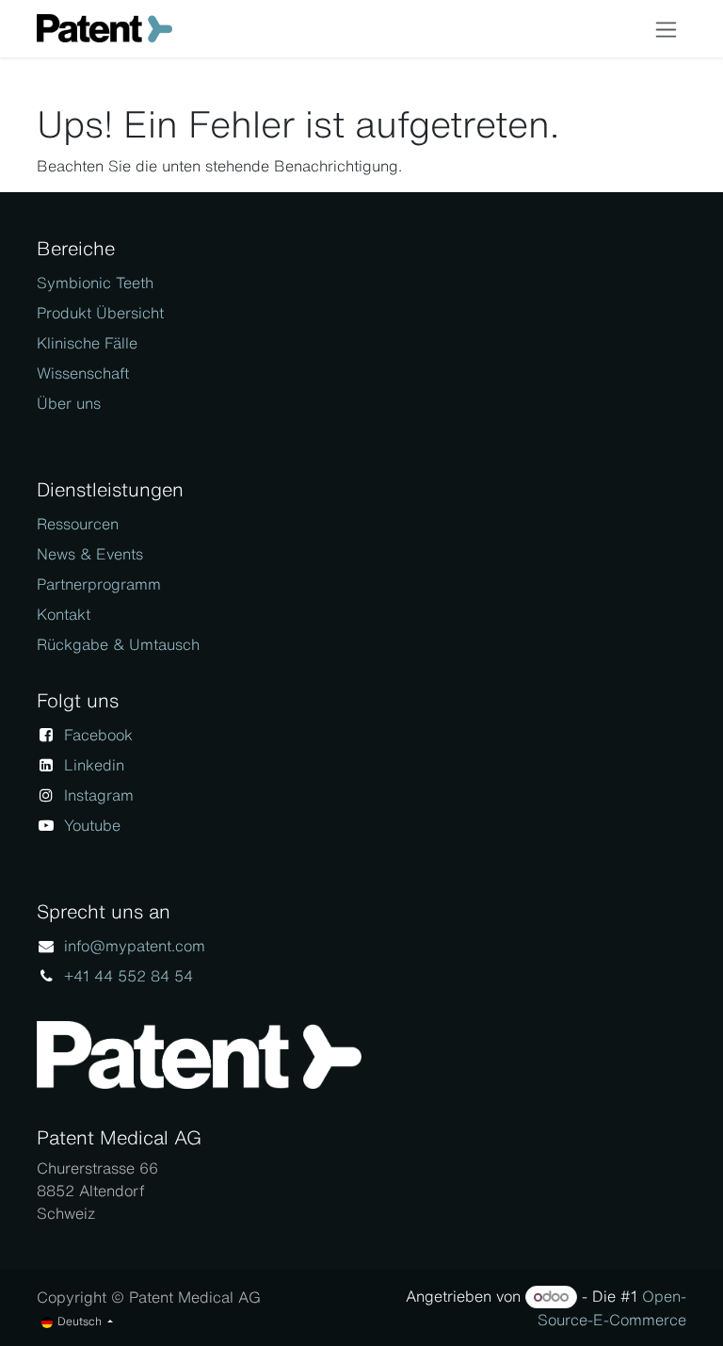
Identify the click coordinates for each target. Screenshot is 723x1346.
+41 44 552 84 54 (128, 976)
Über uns (69, 403)
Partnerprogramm (99, 584)
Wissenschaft (83, 373)
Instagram (99, 795)
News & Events (90, 554)
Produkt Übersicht (100, 312)
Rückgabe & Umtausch (118, 644)
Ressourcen (78, 523)
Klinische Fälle (87, 343)
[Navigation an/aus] (666, 29)
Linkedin (94, 765)
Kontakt (63, 614)
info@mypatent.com (134, 945)
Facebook (98, 734)
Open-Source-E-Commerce (612, 1308)
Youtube (92, 825)
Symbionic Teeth (95, 282)
